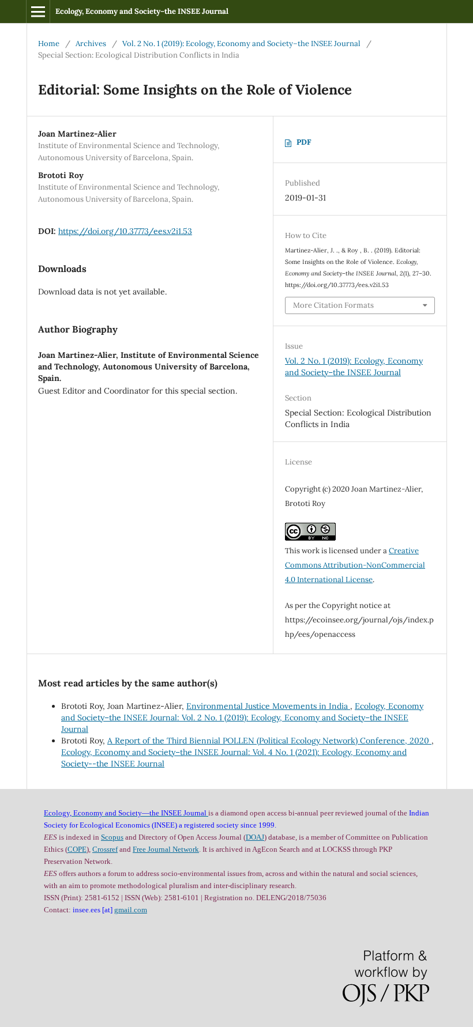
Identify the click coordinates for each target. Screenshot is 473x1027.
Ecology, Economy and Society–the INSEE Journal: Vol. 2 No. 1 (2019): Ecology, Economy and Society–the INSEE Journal (242, 717)
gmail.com (130, 909)
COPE (77, 849)
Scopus (112, 837)
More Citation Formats (333, 305)
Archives (91, 43)
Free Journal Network (166, 849)
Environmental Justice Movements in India (268, 706)
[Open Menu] (38, 11)
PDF (303, 142)
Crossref (105, 849)
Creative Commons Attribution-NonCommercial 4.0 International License (355, 565)
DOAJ (255, 837)
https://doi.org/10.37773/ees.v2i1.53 (125, 231)
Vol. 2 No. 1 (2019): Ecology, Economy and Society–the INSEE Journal (241, 43)
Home (48, 43)
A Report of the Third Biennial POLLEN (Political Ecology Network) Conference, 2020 (269, 740)
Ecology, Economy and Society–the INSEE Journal (141, 11)
